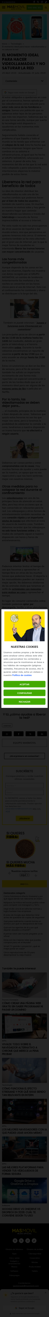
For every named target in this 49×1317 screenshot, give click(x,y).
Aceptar (24, 684)
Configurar (24, 692)
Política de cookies (22, 674)
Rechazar (24, 701)
